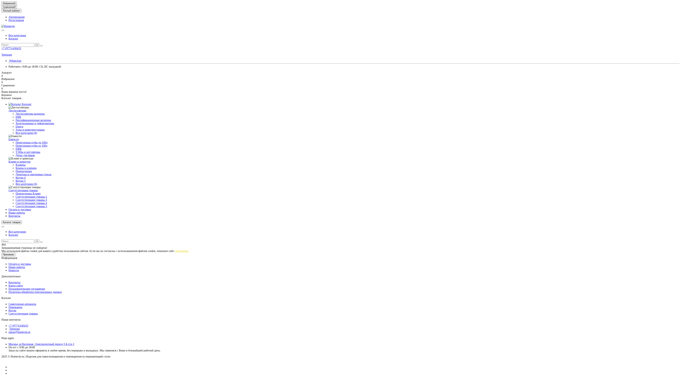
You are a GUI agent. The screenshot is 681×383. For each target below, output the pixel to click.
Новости (14, 270)
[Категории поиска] (2, 30)
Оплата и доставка (20, 209)
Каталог (13, 38)
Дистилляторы (17, 110)
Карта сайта (16, 285)
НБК (18, 116)
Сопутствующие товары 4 (31, 203)
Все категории (17, 35)
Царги (19, 126)
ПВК (19, 148)
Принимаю (8, 254)
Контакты (14, 215)
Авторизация (16, 16)
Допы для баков (25, 155)
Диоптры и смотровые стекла (33, 174)
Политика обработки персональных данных (35, 291)
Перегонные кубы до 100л (32, 142)
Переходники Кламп (28, 193)
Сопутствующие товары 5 (31, 206)
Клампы (21, 164)
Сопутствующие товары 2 (31, 196)
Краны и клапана (26, 168)
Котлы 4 (21, 177)
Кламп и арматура (20, 161)
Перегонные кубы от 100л (31, 145)
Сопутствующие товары (23, 190)
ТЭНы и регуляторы (28, 152)
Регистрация (16, 20)
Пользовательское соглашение (27, 288)
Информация (9, 257)
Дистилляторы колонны (30, 113)
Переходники (24, 171)
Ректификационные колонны (33, 120)
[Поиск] (41, 45)
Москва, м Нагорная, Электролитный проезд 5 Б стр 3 (41, 344)
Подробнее (182, 250)
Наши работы (17, 212)
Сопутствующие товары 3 (31, 199)
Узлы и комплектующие (30, 129)
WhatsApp (15, 60)
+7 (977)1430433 (11, 48)
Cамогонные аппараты (22, 304)
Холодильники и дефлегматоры (35, 123)
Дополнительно (11, 276)
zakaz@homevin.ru (19, 332)
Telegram (6, 54)
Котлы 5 (21, 180)
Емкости (14, 139)
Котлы (12, 310)
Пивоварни (15, 307)
